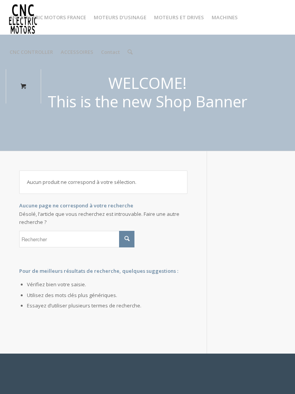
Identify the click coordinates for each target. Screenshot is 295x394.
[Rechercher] (130, 52)
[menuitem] (48, 17)
